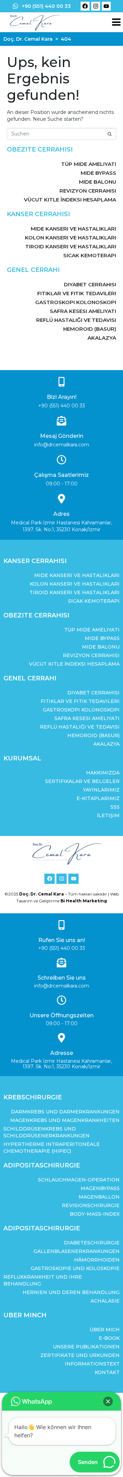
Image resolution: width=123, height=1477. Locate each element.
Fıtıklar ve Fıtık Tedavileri (76, 293)
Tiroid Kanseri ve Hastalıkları (70, 246)
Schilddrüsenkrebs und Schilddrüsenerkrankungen (46, 1132)
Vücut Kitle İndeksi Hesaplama (70, 199)
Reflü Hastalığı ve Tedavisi (76, 320)
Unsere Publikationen (86, 1347)
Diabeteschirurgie (92, 1243)
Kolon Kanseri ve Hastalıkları (70, 237)
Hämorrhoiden (97, 1260)
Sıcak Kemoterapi (89, 255)
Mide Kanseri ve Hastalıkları (73, 228)
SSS (115, 807)
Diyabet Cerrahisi (90, 284)
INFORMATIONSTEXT (92, 1364)
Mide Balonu (97, 182)
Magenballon (99, 1197)
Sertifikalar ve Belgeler (82, 781)
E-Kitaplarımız (98, 798)
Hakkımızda (103, 773)
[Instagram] (95, 6)
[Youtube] (106, 6)
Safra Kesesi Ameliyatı (83, 311)
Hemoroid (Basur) (89, 329)
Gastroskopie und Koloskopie (75, 1268)
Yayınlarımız (101, 790)
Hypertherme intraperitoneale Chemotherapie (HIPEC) (51, 1147)
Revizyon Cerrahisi (87, 190)
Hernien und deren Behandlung (71, 1292)
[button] (108, 1401)
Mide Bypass (98, 173)
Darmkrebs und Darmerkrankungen (65, 1112)
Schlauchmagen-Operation (79, 1180)
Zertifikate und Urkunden (80, 1355)
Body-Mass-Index (95, 1214)
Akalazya (101, 338)
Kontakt (107, 1372)
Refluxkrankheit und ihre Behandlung (42, 1280)
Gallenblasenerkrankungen (76, 1251)
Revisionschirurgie (91, 1205)
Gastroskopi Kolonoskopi (75, 302)
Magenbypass (100, 1188)
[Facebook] (85, 6)
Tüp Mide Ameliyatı (88, 164)
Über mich (105, 1329)
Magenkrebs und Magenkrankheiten (65, 1120)
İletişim (108, 815)
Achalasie (105, 1301)
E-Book (109, 1338)
